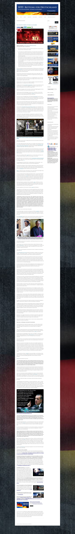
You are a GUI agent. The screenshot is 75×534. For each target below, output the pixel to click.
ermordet (37, 211)
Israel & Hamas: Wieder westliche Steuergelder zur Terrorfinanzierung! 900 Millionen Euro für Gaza (52, 109)
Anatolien (31, 512)
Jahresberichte (22, 446)
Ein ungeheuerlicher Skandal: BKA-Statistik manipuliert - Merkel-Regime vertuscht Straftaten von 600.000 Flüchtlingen (52, 127)
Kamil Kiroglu (35, 374)
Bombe (36, 512)
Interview (24, 422)
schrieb (27, 353)
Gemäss (18, 358)
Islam (38, 511)
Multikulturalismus (40, 514)
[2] (21, 250)
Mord (35, 514)
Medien (33, 514)
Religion (42, 511)
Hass (30, 513)
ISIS (34, 513)
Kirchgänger (25, 514)
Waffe (30, 516)
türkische (20, 516)
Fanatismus (25, 513)
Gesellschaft (35, 511)
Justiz (21, 514)
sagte (27, 175)
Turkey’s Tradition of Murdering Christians (30, 45)
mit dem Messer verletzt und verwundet (38, 158)
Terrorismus (31, 515)
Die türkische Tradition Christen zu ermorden (27, 25)
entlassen (33, 93)
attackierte (21, 168)
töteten (39, 515)
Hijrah (32, 513)
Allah (27, 512)
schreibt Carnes (21, 245)
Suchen (48, 20)
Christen (38, 512)
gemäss (35, 331)
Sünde (29, 515)
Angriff (34, 512)
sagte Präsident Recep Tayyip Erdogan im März (28, 106)
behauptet (35, 96)
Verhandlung (21, 216)
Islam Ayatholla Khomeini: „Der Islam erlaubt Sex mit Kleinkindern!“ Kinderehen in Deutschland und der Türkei (52, 137)
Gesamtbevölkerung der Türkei (22, 252)
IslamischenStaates (38, 513)
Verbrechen (28, 516)
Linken (28, 514)
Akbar (26, 512)
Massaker (30, 514)
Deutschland (32, 511)
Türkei (17, 516)
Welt (17, 512)
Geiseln (28, 513)
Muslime (18, 515)
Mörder (37, 514)
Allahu (29, 512)
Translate (55, 28)
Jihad (19, 514)
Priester (24, 515)
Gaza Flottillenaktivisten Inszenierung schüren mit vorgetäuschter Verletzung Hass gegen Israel (52, 118)
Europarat (22, 513)
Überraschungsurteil (23, 516)
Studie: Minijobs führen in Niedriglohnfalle (52, 124)
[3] (40, 254)
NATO (20, 515)
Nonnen (22, 515)
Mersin (18, 170)
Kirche (23, 514)
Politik (39, 511)
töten (37, 515)
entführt (24, 439)
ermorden (41, 512)
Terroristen (34, 515)
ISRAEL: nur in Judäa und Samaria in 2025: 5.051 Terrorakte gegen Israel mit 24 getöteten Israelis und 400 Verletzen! (52, 112)
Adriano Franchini (31, 334)
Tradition (41, 515)
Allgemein (29, 511)
